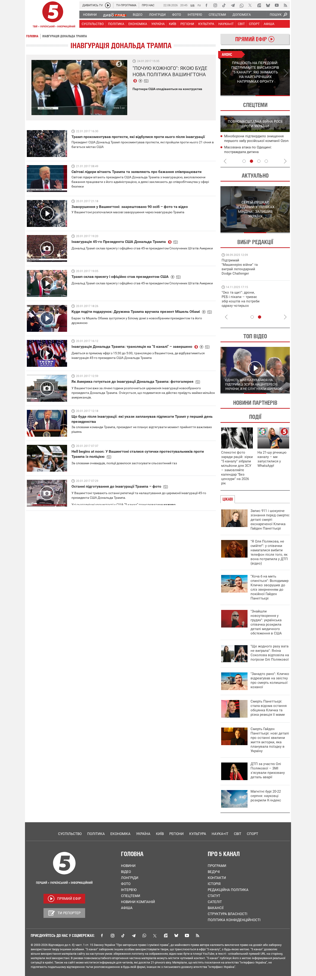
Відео (126, 872)
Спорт (252, 834)
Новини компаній (138, 902)
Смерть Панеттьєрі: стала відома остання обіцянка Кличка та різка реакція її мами (269, 708)
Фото (125, 884)
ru (199, 5)
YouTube (186, 935)
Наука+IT (220, 834)
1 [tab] (237, 95)
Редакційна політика (228, 890)
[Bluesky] (267, 5)
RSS (197, 935)
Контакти (217, 878)
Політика (96, 834)
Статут (214, 896)
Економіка (120, 834)
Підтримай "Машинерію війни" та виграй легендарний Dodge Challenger (240, 267)
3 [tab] (258, 161)
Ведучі (214, 872)
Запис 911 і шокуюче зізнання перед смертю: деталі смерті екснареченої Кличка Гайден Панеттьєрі (270, 519)
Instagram (112, 935)
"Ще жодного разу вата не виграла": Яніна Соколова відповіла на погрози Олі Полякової (270, 653)
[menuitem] (89, 15)
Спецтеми (130, 896)
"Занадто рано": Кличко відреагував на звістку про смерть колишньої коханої (270, 680)
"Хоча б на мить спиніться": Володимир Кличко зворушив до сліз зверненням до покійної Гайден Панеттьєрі (269, 587)
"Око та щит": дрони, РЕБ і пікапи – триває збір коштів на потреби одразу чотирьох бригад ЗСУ (241, 301)
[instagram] (215, 5)
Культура (197, 834)
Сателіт (215, 902)
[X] (250, 5)
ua (192, 5)
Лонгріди (129, 878)
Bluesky (176, 935)
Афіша (127, 908)
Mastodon (165, 935)
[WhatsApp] (241, 5)
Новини (128, 866)
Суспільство (70, 834)
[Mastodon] (259, 5)
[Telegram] (232, 5)
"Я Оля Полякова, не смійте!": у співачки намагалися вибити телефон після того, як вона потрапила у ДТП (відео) (269, 552)
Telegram (133, 935)
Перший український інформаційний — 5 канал (53, 15)
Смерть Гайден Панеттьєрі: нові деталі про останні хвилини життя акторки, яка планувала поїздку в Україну (270, 740)
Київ (160, 834)
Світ (237, 834)
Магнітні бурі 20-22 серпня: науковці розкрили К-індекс (266, 795)
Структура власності (227, 914)
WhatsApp (144, 935)
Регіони (176, 834)
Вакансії (215, 908)
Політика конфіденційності (234, 920)
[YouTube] (276, 5)
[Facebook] (206, 5)
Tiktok (123, 935)
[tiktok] (224, 5)
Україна (143, 834)
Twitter (155, 935)
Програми (217, 866)
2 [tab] (272, 95)
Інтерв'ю (128, 890)
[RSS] (285, 5)
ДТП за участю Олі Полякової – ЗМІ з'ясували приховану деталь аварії (268, 770)
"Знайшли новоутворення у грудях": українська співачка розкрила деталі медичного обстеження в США (266, 622)
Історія (214, 884)
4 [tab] (266, 161)
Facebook (101, 935)
